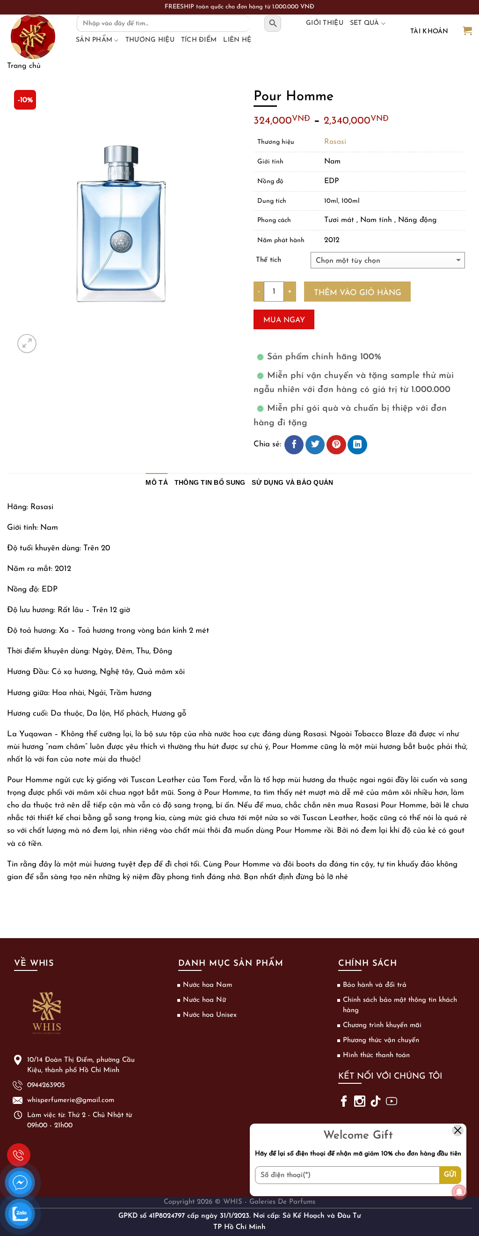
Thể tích (268, 260)
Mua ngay (284, 320)
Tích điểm (199, 40)
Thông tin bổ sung (210, 482)
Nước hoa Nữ (204, 1000)
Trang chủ (24, 66)
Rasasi (335, 142)
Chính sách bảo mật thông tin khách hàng (400, 1005)
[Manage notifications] (459, 1191)
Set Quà (364, 23)
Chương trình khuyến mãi (382, 1025)
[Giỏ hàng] (467, 31)
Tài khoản (429, 31)
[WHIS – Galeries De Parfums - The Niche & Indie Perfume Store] (32, 37)
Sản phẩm (94, 40)
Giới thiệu (324, 23)
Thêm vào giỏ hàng (357, 293)
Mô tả (156, 482)
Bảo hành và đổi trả (374, 985)
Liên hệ (237, 40)
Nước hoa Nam (207, 985)
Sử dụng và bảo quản (292, 482)
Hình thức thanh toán (376, 1055)
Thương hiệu (149, 40)
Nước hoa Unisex (210, 1015)
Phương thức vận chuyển (381, 1040)
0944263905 (18, 1155)
